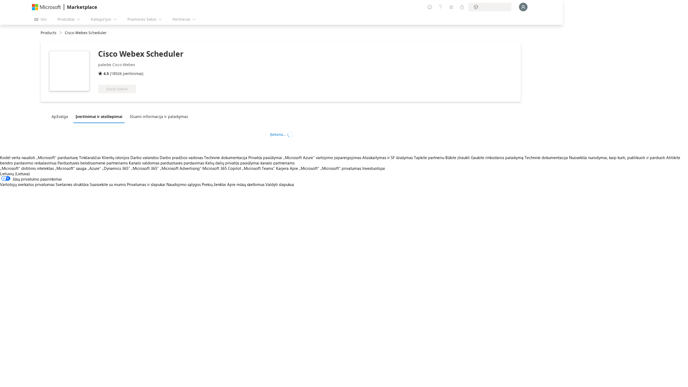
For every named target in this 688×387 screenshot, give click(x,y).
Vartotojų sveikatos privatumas (27, 184)
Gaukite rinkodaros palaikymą (497, 157)
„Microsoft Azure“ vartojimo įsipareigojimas (322, 157)
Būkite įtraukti (457, 157)
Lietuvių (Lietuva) (15, 173)
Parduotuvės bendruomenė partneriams (93, 163)
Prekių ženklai (214, 184)
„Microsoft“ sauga (71, 168)
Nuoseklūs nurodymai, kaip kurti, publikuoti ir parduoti (617, 157)
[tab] (61, 116)
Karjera (282, 168)
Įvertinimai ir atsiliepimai (99, 116)
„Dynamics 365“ (116, 168)
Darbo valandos (144, 157)
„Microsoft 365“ (145, 168)
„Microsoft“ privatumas (340, 168)
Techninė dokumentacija (225, 157)
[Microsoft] (46, 7)
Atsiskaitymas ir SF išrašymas (387, 157)
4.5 (106, 73)
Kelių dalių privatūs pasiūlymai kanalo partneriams (250, 163)
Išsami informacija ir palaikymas (159, 116)
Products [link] (48, 32)
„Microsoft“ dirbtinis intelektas (27, 168)
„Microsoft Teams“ (258, 168)
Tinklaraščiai (90, 157)
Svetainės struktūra (72, 184)
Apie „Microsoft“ (304, 168)
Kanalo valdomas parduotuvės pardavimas (166, 163)
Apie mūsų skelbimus (245, 184)
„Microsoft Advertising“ (180, 168)
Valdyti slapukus (280, 184)
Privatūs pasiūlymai (265, 157)
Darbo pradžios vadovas (181, 157)
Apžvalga (60, 116)
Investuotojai (373, 168)
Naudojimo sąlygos (183, 184)
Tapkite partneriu (429, 157)
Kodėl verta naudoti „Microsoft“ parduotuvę (39, 157)
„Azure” (94, 168)
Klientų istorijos (115, 157)
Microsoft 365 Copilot (221, 168)
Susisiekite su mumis (108, 184)
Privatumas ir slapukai (146, 184)
